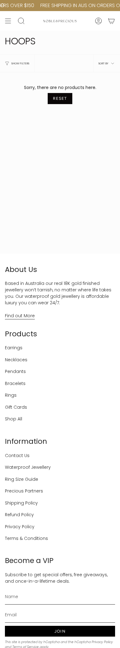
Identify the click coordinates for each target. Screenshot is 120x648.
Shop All (13, 419)
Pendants (15, 371)
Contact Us (17, 455)
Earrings (13, 348)
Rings (11, 395)
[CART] (111, 21)
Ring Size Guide (21, 479)
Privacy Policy (19, 527)
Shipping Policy (21, 503)
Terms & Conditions (26, 538)
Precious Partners (24, 491)
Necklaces (16, 360)
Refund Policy (19, 515)
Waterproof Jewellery (28, 467)
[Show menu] (8, 21)
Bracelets (15, 383)
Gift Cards (16, 407)
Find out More (20, 316)
